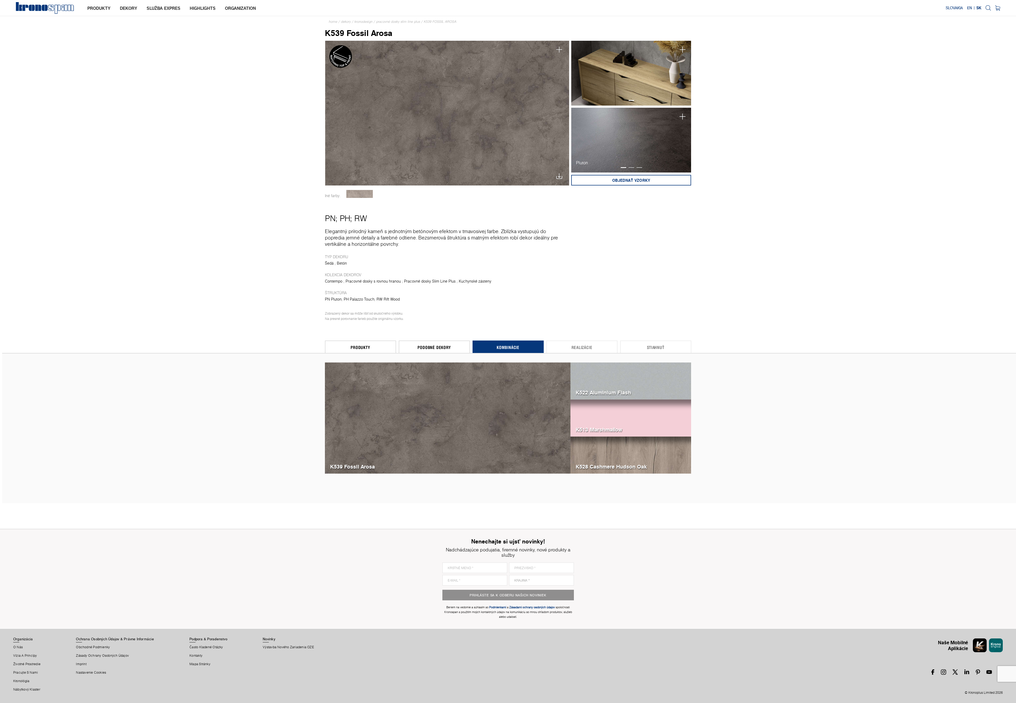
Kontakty (195, 656)
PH (345, 218)
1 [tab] (631, 100)
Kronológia (21, 681)
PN (330, 218)
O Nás (18, 647)
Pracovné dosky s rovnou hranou (373, 281)
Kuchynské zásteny (475, 281)
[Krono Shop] (997, 8)
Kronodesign (364, 21)
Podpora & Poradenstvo (208, 639)
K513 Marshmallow (599, 429)
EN (969, 8)
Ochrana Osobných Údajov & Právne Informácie (115, 639)
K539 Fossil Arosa (440, 21)
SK (978, 8)
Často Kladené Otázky (206, 647)
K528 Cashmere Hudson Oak (611, 466)
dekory (128, 8)
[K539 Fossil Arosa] (447, 113)
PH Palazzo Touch (359, 299)
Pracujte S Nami (25, 672)
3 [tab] (639, 167)
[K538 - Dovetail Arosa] (359, 194)
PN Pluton (333, 299)
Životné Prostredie (26, 664)
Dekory (346, 21)
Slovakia (954, 8)
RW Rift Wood (388, 299)
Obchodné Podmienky (93, 647)
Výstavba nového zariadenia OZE (288, 647)
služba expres (163, 8)
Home (333, 21)
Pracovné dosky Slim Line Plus (398, 21)
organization (240, 8)
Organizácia (23, 639)
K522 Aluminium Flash (603, 392)
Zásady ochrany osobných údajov (102, 656)
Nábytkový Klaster (26, 689)
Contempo (333, 281)
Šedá (329, 263)
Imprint (81, 664)
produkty (99, 8)
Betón (342, 263)
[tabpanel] (631, 73)
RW (360, 218)
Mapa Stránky (199, 664)
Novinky (269, 639)
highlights (203, 8)
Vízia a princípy (25, 656)
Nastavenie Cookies (91, 672)
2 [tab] (631, 167)
